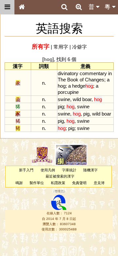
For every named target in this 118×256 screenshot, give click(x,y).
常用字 (60, 47)
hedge (82, 86)
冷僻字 (79, 47)
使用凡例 (48, 170)
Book (72, 79)
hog (62, 86)
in (110, 73)
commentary (93, 73)
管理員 (59, 191)
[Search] (64, 7)
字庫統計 (69, 170)
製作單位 (37, 183)
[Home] (21, 7)
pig (61, 106)
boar (86, 99)
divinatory (68, 73)
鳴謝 (19, 183)
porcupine (68, 92)
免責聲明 (79, 183)
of (82, 79)
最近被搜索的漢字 (60, 176)
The (62, 79)
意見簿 (99, 183)
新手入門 (26, 170)
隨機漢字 (90, 170)
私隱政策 (58, 183)
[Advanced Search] (78, 7)
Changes (94, 79)
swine (64, 99)
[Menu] (7, 7)
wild (77, 99)
